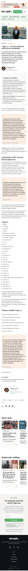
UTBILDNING (5, 16)
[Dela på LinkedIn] (12, 406)
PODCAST (4, 19)
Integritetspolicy (11, 568)
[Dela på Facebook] (6, 406)
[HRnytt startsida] (14, 539)
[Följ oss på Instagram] (9, 406)
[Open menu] (24, 11)
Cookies (18, 568)
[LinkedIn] (10, 547)
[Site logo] (7, 12)
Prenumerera (14, 520)
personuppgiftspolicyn (11, 525)
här (10, 372)
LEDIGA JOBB (11, 19)
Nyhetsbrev (14, 561)
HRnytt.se (4, 23)
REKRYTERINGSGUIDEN (14, 16)
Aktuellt (9, 23)
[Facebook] (14, 547)
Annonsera (14, 556)
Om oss (14, 554)
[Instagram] (18, 547)
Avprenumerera (14, 559)
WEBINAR (23, 16)
